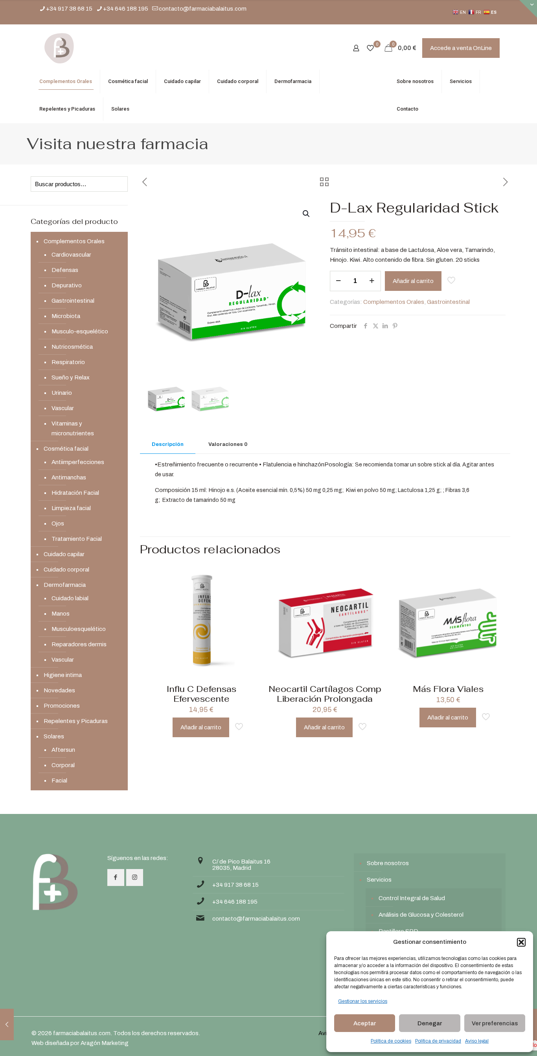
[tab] (167, 444)
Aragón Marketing (105, 1043)
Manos (60, 613)
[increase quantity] (372, 281)
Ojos (57, 523)
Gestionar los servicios (362, 1001)
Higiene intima (63, 675)
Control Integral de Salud (412, 898)
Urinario (61, 393)
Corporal (63, 765)
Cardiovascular (71, 255)
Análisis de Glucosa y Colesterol (421, 915)
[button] (521, 942)
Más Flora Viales (448, 689)
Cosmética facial (66, 449)
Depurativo (66, 285)
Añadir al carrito (413, 281)
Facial (59, 780)
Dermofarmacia (65, 585)
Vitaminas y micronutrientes (72, 428)
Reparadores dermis (79, 644)
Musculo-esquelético (79, 331)
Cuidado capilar (64, 554)
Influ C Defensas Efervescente (201, 694)
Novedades (59, 690)
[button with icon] (115, 877)
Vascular (62, 408)
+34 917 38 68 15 (69, 9)
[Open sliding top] (528, 9)
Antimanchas (68, 477)
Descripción (168, 444)
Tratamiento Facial (76, 539)
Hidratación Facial (75, 493)
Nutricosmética (72, 347)
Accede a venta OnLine (461, 48)
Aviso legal (477, 1041)
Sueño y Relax (70, 377)
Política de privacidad (438, 1041)
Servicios (379, 880)
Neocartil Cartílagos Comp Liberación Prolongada (324, 694)
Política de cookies (391, 1041)
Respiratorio (68, 362)
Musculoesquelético (78, 629)
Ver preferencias (495, 1023)
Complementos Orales (393, 302)
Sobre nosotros (388, 863)
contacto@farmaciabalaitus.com (202, 9)
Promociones (62, 706)
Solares (54, 736)
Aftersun (63, 750)
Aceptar (364, 1023)
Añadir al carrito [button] (200, 727)
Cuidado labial (69, 598)
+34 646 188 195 (125, 9)
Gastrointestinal (448, 302)
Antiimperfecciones (77, 462)
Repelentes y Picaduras (76, 721)
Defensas (64, 270)
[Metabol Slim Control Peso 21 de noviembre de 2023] (7, 1024)
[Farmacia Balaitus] (59, 48)
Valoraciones (227, 444)
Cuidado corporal (66, 569)
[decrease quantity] (339, 281)
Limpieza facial (71, 508)
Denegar (429, 1023)
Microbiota (65, 316)
